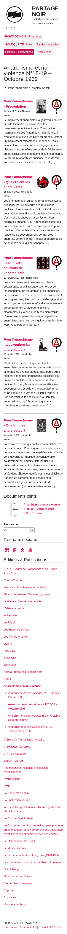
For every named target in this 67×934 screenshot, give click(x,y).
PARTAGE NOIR (45, 11)
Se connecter (28, 927)
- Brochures (23, 36)
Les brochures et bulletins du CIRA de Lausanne (33, 862)
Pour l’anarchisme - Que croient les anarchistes (18, 182)
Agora (7, 678)
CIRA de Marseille (15, 753)
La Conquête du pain (16, 793)
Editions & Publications (19, 51)
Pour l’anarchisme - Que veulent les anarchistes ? (18, 344)
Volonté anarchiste (15, 904)
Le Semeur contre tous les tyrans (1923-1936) (32, 855)
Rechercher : (12, 524)
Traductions (44, 51)
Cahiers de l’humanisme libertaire (24, 739)
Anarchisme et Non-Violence (22, 685)
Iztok (7, 785)
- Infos (18, 44)
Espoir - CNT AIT (14, 760)
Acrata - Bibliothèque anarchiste (23, 671)
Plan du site (11, 927)
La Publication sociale (17, 800)
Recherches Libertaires (18, 883)
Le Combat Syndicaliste (18, 818)
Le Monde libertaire (15, 848)
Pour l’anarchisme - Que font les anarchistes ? (18, 425)
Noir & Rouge (12, 869)
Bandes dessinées (47, 44)
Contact (43, 927)
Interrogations (12, 778)
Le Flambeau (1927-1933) (19, 841)
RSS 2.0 (55, 927)
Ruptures (9, 890)
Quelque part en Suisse (18, 876)
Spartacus (10, 897)
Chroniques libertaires (17, 746)
